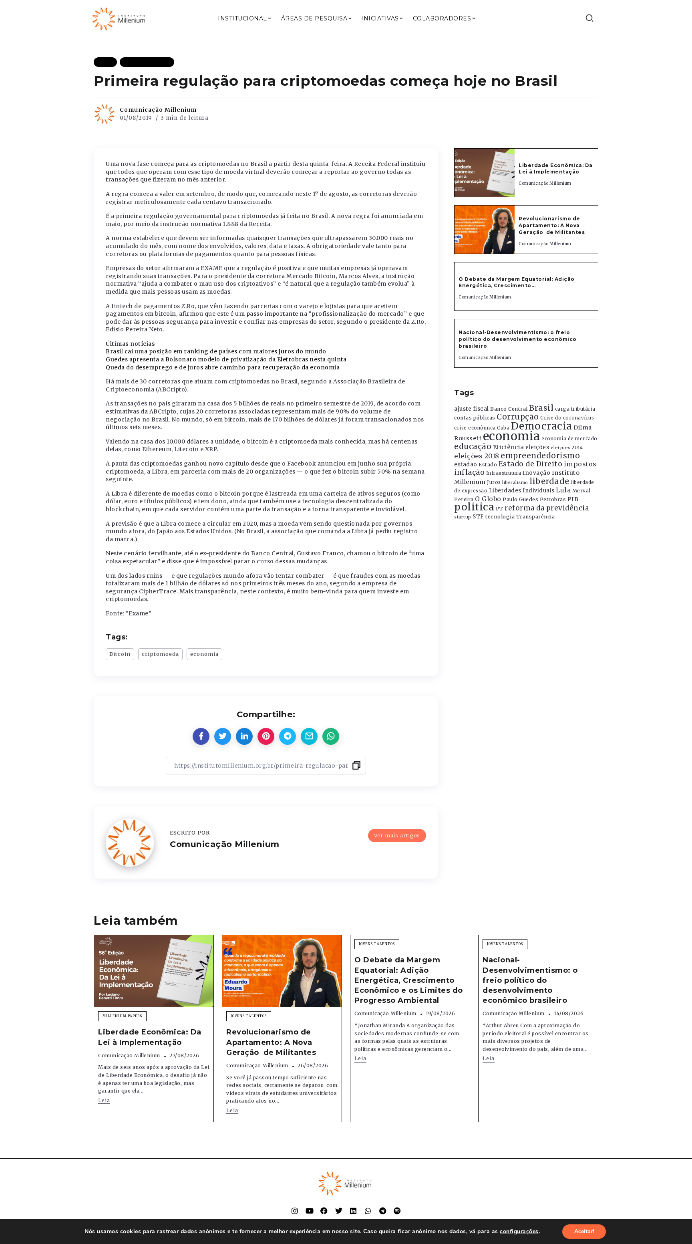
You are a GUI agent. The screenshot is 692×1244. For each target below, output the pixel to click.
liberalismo (515, 482)
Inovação (536, 473)
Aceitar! (584, 1231)
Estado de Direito (531, 464)
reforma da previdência (547, 508)
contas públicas (474, 418)
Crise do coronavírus (567, 418)
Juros (494, 482)
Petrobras (553, 499)
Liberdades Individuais (522, 490)
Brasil (541, 408)
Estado (488, 465)
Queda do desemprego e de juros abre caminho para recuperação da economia (223, 367)
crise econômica (475, 428)
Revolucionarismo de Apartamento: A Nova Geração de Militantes (552, 225)
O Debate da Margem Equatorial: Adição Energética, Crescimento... (517, 282)
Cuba (503, 428)
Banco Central (509, 409)
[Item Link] (485, 173)
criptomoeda (160, 654)
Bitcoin (120, 654)
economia (204, 654)
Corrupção (518, 416)
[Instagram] (295, 1211)
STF (478, 516)
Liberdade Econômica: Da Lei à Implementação (556, 168)
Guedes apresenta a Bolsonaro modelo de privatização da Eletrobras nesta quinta (226, 359)
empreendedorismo (540, 455)
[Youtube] (309, 1211)
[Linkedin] (353, 1211)
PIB (573, 499)
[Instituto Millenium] (120, 18)
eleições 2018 (476, 456)
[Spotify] (397, 1211)
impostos (580, 464)
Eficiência (508, 447)
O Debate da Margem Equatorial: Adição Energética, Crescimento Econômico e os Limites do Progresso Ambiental (408, 980)
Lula (563, 490)
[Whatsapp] (368, 1211)
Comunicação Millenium (158, 109)
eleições (537, 447)
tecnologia (500, 516)
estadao (465, 464)
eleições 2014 (567, 447)
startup (462, 517)
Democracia (541, 426)
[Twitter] (339, 1211)
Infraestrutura (503, 473)
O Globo (488, 499)
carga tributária (575, 409)
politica (474, 507)
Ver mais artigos (397, 835)
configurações (519, 1231)
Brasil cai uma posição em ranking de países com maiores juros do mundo (216, 351)
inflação (469, 472)
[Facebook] (324, 1211)
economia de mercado (569, 439)
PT (499, 509)
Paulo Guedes (520, 499)
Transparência (535, 517)
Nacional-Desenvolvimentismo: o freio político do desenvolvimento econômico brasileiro (518, 339)
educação (472, 446)
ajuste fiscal (471, 408)
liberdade (549, 481)
